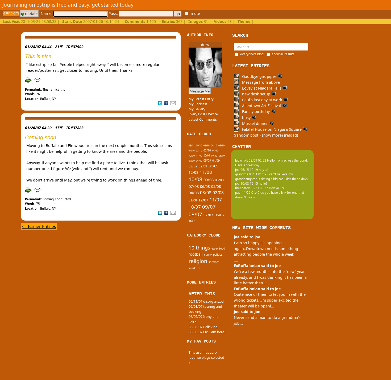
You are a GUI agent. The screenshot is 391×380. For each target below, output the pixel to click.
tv (199, 268)
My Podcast (198, 104)
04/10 (192, 150)
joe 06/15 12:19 (246, 170)
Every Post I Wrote (203, 114)
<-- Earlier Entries (39, 226)
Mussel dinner (255, 123)
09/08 (208, 179)
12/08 (193, 172)
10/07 (195, 207)
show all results (283, 54)
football (196, 254)
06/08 (205, 186)
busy (246, 117)
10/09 (206, 155)
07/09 (192, 160)
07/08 (194, 186)
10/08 (195, 179)
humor (208, 254)
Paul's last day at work (262, 99)
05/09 (207, 160)
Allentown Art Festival (261, 105)
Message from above (260, 82)
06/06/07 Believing (203, 326)
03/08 (205, 193)
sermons (214, 262)
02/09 (203, 166)
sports (192, 268)
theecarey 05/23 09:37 (251, 188)
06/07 (219, 214)
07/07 (208, 215)
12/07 (203, 199)
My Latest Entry (201, 98)
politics (217, 254)
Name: (47, 13)
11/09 (199, 155)
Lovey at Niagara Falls (261, 88)
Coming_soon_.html (57, 199)
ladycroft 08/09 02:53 (250, 160)
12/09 (192, 155)
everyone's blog (252, 54)
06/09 (199, 160)
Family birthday (256, 111)
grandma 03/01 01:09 (251, 174)
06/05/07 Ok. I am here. (207, 332)
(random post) (246, 135)
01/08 (193, 200)
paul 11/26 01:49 (247, 193)
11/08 (206, 172)
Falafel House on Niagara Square (272, 129)
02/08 (218, 193)
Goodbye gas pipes (259, 76)
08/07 (195, 214)
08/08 (219, 180)
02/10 (207, 150)
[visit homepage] (11, 13)
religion (198, 261)
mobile (31, 13)
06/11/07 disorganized (206, 301)
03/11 (192, 145)
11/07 (216, 199)
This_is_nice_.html (55, 89)
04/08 (194, 192)
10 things (199, 247)
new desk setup (256, 93)
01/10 (215, 150)
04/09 (216, 160)
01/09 (213, 165)
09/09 (214, 155)
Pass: (114, 13)
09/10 (199, 145)
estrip (214, 248)
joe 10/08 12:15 (246, 183)
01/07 (192, 220)
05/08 (216, 186)
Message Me (200, 91)
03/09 (193, 166)
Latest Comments (203, 119)
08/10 (206, 145)
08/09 (222, 155)
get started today (113, 4)
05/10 (221, 145)
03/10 (199, 150)
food (222, 248)
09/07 (209, 206)
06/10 (214, 145)
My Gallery (197, 109)
